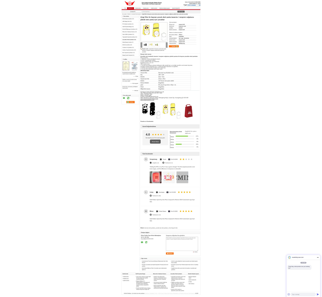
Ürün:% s (130, 8)
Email (199, 3)
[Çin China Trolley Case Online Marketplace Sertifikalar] (126, 70)
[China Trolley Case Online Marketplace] (199, 5)
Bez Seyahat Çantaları (128, 52)
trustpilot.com (155, 162)
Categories (133, 11)
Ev (125, 8)
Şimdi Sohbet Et (193, 3)
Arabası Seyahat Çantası (128, 50)
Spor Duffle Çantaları (127, 34)
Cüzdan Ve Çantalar (127, 47)
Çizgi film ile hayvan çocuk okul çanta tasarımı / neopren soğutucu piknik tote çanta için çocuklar (154, 50)
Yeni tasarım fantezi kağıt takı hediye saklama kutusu (160, 283)
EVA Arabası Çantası (127, 18)
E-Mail (190, 281)
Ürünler (129, 14)
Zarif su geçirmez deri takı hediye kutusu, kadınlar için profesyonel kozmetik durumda (161, 287)
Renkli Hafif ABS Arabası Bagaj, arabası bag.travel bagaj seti (143, 289)
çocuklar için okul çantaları (162, 228)
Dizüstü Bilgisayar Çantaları (129, 29)
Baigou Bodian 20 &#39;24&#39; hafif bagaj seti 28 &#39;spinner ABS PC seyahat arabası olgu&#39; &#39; (143, 284)
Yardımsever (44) (156, 195)
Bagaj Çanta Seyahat (127, 55)
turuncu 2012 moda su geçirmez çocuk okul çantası (177, 290)
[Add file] (289, 294)
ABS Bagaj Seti (126, 21)
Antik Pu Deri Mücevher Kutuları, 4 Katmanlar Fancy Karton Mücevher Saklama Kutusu (160, 278)
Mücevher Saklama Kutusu (129, 31)
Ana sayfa (124, 14)
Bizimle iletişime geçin (165, 8)
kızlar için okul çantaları (149, 228)
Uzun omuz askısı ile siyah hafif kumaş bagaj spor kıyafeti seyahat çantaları (143, 278)
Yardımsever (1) (169, 162)
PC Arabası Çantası (127, 24)
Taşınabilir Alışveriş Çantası (129, 37)
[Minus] (318, 257)
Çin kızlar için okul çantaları (138, 293)
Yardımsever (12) (156, 214)
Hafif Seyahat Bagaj (127, 26)
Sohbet (174, 46)
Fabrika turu (146, 8)
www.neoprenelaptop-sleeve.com (149, 99)
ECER (196, 293)
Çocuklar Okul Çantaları (136, 14)
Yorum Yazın (155, 141)
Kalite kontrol (154, 8)
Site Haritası (191, 283)
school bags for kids (173, 228)
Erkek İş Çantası (126, 44)
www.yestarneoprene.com (147, 100)
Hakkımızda (138, 8)
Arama (181, 11)
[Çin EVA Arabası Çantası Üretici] (132, 3)
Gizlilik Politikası (127, 293)
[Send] (317, 294)
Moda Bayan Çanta (127, 42)
